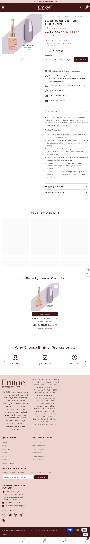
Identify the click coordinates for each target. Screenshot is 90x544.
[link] (15, 258)
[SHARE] (62, 59)
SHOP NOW (59, 1)
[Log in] (81, 7)
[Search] (9, 7)
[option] (22, 34)
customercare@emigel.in (16, 506)
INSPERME (6, 534)
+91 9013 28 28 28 (13, 503)
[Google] (4, 520)
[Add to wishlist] (68, 59)
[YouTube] (15, 515)
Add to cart (81, 59)
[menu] (3, 7)
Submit (41, 477)
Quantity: (48, 55)
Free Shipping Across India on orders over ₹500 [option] (45, 1)
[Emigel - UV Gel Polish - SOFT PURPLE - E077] (45, 297)
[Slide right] (85, 361)
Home (47, 16)
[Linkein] (21, 515)
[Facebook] (4, 515)
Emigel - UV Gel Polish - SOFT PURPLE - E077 (45, 319)
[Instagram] (10, 515)
